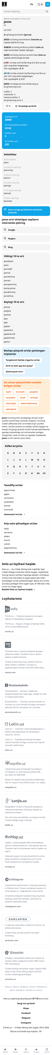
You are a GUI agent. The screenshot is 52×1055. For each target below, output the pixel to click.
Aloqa (26, 1008)
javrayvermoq (10, 284)
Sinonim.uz (36, 39)
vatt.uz (12, 990)
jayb (6, 322)
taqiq (6, 528)
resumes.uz (30, 990)
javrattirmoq (9, 292)
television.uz (42, 987)
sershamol (9, 498)
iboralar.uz (20, 990)
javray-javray (9, 288)
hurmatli (20, 392)
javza (6, 265)
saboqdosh (11, 409)
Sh (38, 473)
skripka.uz (24, 987)
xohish (7, 544)
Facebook (26, 1013)
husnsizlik (8, 509)
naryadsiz (10, 397)
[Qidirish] (47, 11)
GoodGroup (24, 1031)
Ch (44, 473)
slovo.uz (32, 987)
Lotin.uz (40, 47)
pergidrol (33, 392)
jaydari (7, 326)
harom (7, 540)
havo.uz (39, 990)
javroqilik (8, 269)
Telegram (26, 1018)
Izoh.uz (42, 55)
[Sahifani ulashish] (47, 4)
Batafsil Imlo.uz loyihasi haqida (17, 589)
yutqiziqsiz (9, 502)
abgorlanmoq (10, 548)
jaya (5, 318)
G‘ (32, 473)
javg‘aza (7, 311)
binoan (7, 505)
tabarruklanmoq (29, 403)
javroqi (7, 272)
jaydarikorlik (9, 334)
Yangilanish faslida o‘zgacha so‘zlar (23, 360)
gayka (6, 494)
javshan (7, 314)
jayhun (7, 341)
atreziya (34, 397)
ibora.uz (8, 987)
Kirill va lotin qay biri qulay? (19, 365)
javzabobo (8, 261)
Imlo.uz (24, 435)
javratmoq (8, 296)
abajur (7, 536)
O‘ (26, 473)
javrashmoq (9, 276)
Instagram (26, 1022)
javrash (7, 280)
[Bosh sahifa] (14, 4)
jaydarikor (8, 330)
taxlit (8, 392)
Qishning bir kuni (14, 371)
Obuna (13, 1031)
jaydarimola (9, 338)
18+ (40, 1031)
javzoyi (7, 307)
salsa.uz (16, 987)
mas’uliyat (11, 403)
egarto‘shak (9, 490)
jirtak (22, 397)
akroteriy (8, 532)
